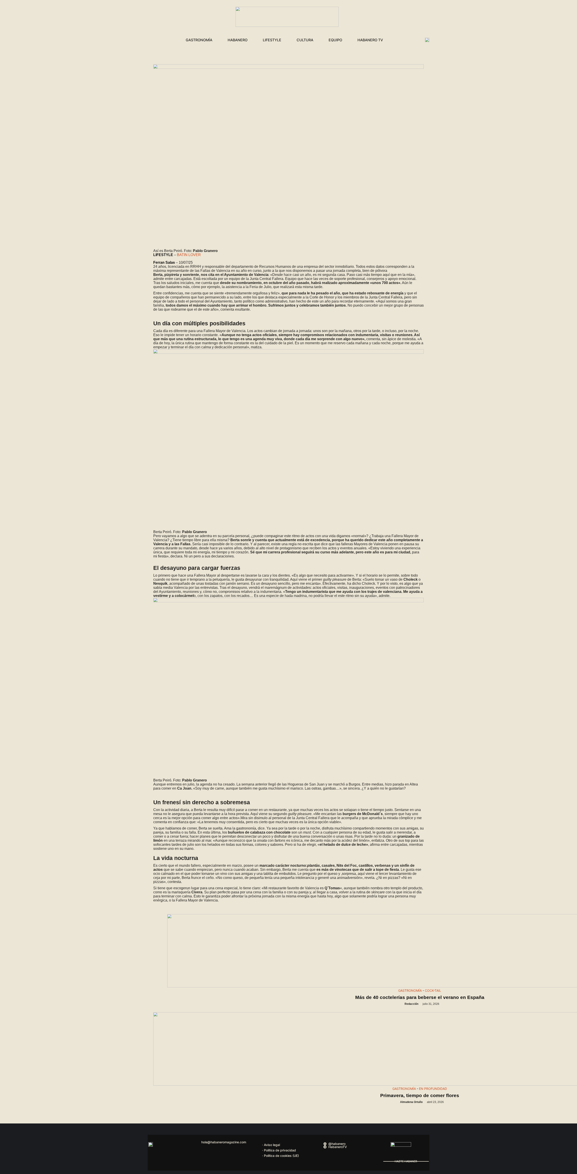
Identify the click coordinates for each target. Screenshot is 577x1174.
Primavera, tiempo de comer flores (419, 1095)
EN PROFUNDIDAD (433, 1089)
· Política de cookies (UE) (280, 1156)
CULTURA (305, 40)
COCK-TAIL (433, 990)
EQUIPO (335, 40)
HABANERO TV (370, 40)
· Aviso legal (271, 1145)
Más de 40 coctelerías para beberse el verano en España (419, 997)
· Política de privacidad (279, 1150)
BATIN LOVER (189, 255)
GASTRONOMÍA (199, 40)
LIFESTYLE (272, 40)
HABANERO (237, 40)
